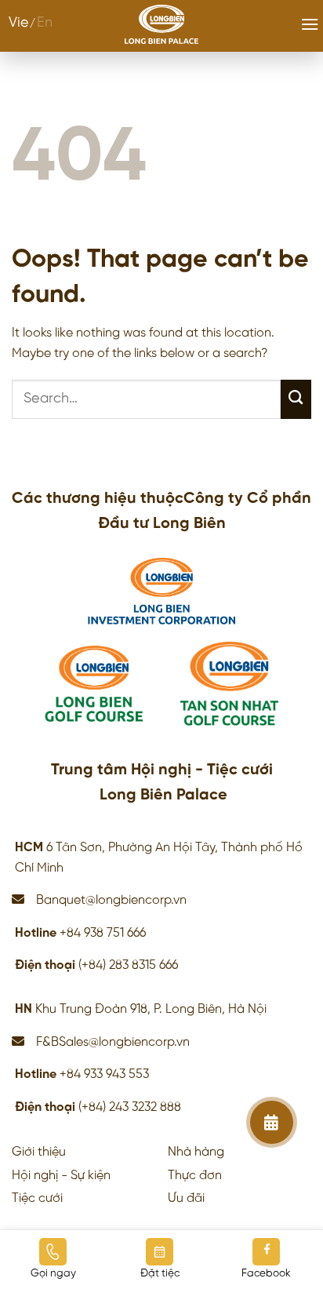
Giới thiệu (39, 1152)
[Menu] (309, 24)
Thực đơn (195, 1175)
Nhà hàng (196, 1152)
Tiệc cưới (37, 1198)
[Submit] (296, 399)
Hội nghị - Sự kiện (61, 1175)
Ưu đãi (186, 1198)
